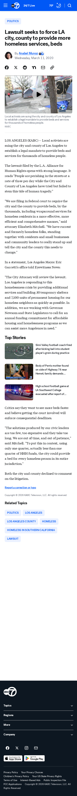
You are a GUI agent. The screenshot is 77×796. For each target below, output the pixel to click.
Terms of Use (10, 780)
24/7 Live (29, 5)
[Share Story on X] (15, 67)
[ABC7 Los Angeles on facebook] (7, 748)
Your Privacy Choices (32, 772)
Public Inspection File (55, 780)
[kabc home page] (10, 691)
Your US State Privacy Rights (47, 776)
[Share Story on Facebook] (6, 67)
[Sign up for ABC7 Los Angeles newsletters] (36, 748)
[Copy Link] (52, 67)
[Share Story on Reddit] (25, 67)
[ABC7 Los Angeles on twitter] (17, 748)
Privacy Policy (11, 772)
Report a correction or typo (20, 487)
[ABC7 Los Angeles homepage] (15, 5)
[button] (5, 5)
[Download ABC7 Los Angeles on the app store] (13, 758)
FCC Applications (13, 784)
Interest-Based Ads (30, 780)
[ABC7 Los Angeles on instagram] (26, 748)
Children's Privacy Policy (16, 776)
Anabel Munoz (28, 53)
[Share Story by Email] (43, 67)
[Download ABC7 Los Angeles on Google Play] (34, 758)
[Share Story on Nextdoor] (34, 67)
